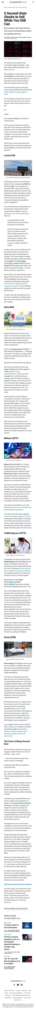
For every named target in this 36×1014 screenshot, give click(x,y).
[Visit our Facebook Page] (14, 984)
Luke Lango (12, 966)
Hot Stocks (7, 956)
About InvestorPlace (9, 990)
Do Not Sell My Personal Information (21, 995)
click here (11, 70)
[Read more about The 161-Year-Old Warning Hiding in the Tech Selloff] (27, 959)
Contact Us (24, 990)
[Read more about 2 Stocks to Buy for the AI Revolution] (27, 925)
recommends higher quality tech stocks (17, 516)
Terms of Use (27, 997)
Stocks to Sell (23, 7)
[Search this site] (33, 2)
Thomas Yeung (9, 37)
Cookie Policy (8, 997)
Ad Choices (8, 995)
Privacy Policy (27, 993)
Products (18, 990)
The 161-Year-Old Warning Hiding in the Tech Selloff (12, 961)
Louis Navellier (13, 952)
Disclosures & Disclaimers (16, 993)
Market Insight (7, 922)
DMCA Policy (17, 1000)
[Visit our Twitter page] (18, 984)
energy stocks (12, 727)
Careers (6, 993)
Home (5, 7)
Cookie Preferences (18, 997)
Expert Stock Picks (13, 7)
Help (30, 990)
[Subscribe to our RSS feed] (22, 984)
